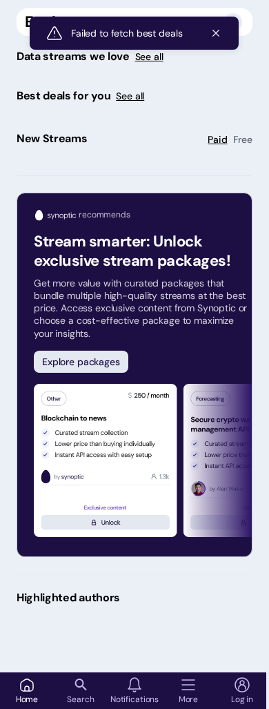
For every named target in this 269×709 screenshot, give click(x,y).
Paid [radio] (217, 139)
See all (149, 56)
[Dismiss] (216, 33)
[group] (230, 139)
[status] (134, 33)
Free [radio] (242, 139)
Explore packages (81, 362)
